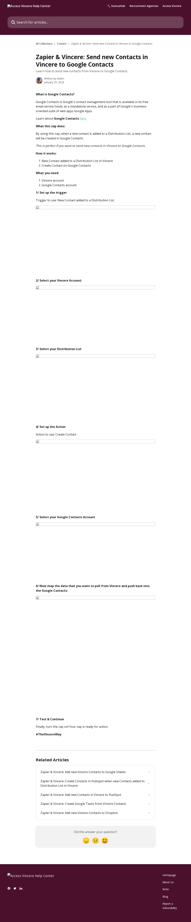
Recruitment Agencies (144, 6)
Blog (165, 896)
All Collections (44, 43)
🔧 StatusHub (116, 6)
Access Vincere (172, 6)
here (83, 118)
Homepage (169, 875)
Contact (62, 43)
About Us (168, 882)
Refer (165, 889)
